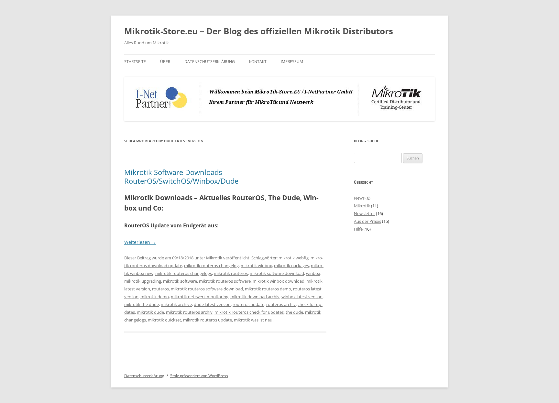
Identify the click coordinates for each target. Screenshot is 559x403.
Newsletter (364, 213)
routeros (160, 289)
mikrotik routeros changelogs (183, 273)
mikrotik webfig (294, 258)
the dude (294, 312)
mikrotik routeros (231, 273)
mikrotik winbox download (278, 281)
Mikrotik (214, 258)
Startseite (135, 61)
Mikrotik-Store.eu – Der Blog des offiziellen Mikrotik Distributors (258, 31)
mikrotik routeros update (207, 320)
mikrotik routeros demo (268, 289)
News (359, 198)
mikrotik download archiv (255, 297)
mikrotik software (180, 281)
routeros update (248, 304)
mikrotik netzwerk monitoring (199, 297)
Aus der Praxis (367, 221)
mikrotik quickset (164, 320)
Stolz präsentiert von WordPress (199, 375)
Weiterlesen (140, 242)
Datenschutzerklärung (209, 61)
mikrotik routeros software (225, 281)
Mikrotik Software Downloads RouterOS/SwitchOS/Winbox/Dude (181, 176)
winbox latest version (302, 297)
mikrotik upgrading (142, 281)
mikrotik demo (154, 297)
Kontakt (258, 61)
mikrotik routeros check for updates (249, 312)
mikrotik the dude (141, 304)
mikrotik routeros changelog (211, 265)
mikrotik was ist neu (253, 320)
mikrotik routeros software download (207, 289)
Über (165, 61)
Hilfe (358, 229)
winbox (313, 273)
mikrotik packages (291, 265)
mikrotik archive (176, 304)
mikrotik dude (150, 312)
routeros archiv (281, 304)
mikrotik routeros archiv (189, 312)
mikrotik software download (277, 273)
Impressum (292, 61)
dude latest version (212, 304)
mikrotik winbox (256, 265)
